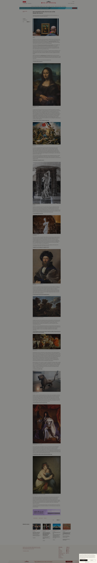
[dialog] (88, 558)
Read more (84, 558)
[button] (88, 562)
